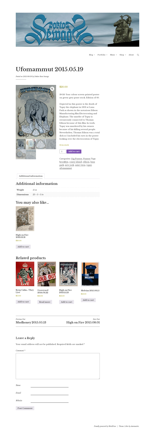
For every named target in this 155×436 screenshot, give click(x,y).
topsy (89, 165)
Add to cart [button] (23, 247)
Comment (20, 350)
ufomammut (65, 168)
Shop (122, 55)
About (131, 55)
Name (18, 385)
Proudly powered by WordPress (105, 426)
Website (19, 400)
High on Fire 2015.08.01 (83, 321)
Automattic (135, 426)
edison (86, 162)
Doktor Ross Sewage (41, 76)
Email (18, 393)
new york (69, 165)
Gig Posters (76, 159)
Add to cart (74, 151)
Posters (86, 159)
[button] (138, 55)
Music (112, 55)
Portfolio (101, 55)
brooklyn (63, 162)
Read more (44, 302)
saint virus (80, 165)
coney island (75, 162)
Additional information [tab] (31, 176)
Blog (91, 55)
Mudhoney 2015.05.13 (31, 321)
